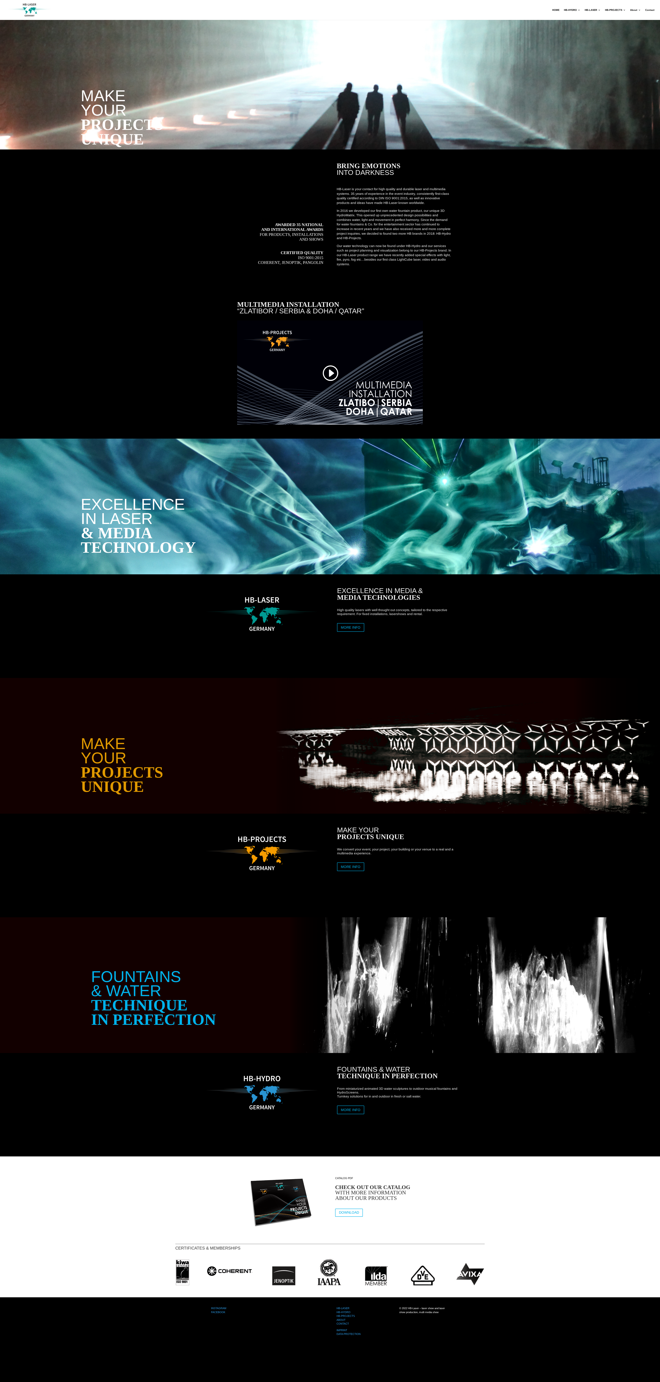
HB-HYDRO (570, 10)
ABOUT (341, 1319)
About (633, 10)
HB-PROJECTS (613, 10)
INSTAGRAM (218, 1308)
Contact (649, 10)
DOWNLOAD (349, 1212)
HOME (555, 10)
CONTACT (343, 1323)
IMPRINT (342, 1330)
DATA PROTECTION (349, 1334)
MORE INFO (350, 627)
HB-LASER (591, 10)
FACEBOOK (218, 1312)
